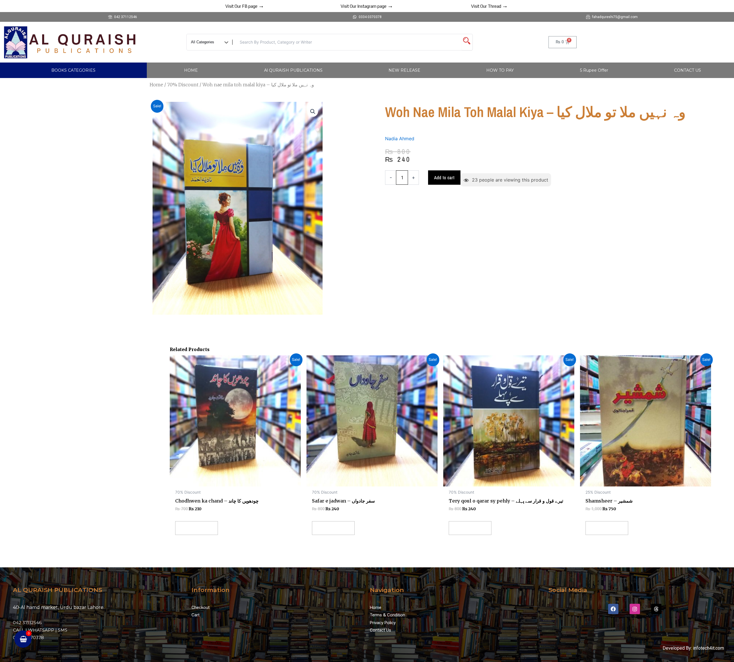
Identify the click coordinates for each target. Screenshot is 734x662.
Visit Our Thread (489, 6)
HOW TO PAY (500, 70)
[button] (313, 111)
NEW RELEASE (404, 70)
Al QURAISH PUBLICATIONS (293, 70)
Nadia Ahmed (399, 138)
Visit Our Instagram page (367, 6)
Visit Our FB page (244, 6)
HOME (191, 70)
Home (156, 84)
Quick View (235, 481)
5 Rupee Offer (594, 70)
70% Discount (182, 84)
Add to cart (444, 177)
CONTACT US (687, 70)
